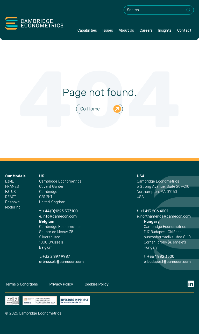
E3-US (10, 192)
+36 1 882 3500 (160, 256)
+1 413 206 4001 (154, 211)
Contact (184, 30)
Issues (108, 30)
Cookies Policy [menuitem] (97, 284)
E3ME (9, 181)
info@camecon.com (60, 216)
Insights (165, 30)
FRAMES (12, 186)
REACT (10, 197)
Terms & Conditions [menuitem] (21, 284)
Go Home (90, 109)
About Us (126, 30)
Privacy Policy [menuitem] (61, 284)
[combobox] (159, 10)
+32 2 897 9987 (56, 256)
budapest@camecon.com (169, 262)
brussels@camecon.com (63, 262)
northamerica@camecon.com (165, 216)
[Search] (188, 10)
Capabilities (87, 30)
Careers (146, 30)
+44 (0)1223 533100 (60, 211)
